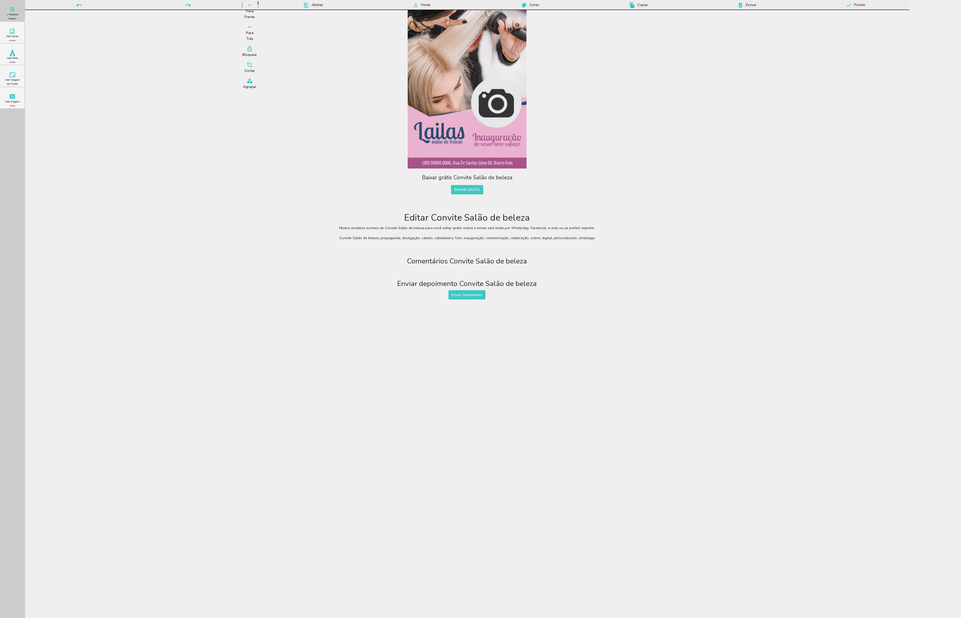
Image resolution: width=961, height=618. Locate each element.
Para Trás (250, 35)
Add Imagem (12, 103)
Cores (534, 4)
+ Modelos (12, 16)
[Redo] (188, 5)
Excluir (751, 4)
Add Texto (12, 60)
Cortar (250, 70)
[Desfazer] (79, 5)
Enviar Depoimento (467, 294)
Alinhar (317, 4)
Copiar (642, 4)
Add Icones (12, 38)
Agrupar (249, 86)
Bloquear (249, 54)
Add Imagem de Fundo (12, 82)
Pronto (859, 4)
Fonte (425, 4)
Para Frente (250, 14)
